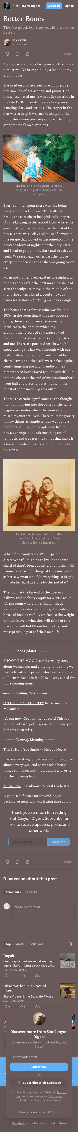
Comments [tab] (13, 892)
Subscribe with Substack (42, 1082)
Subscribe (54, 6)
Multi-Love (12, 786)
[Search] (70, 944)
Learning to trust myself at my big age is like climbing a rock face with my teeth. (28, 963)
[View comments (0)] (17, 54)
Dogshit (10, 955)
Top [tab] (8, 944)
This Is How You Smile (21, 749)
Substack (18, 1123)
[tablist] (21, 892)
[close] (66, 1013)
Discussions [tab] (35, 944)
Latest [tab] (19, 944)
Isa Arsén (19, 40)
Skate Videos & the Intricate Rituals (28, 996)
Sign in (69, 6)
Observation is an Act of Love (24, 988)
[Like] (7, 54)
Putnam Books (18, 678)
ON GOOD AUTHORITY (23, 703)
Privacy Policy (52, 1100)
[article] (39, 965)
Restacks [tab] (31, 892)
